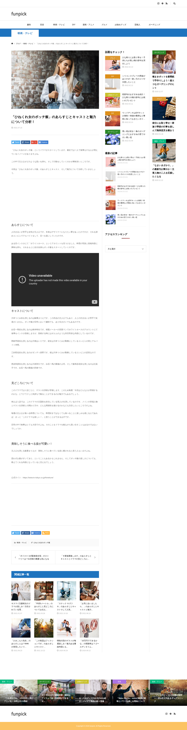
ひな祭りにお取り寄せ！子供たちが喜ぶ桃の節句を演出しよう (131, 158)
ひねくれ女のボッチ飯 (42, 543)
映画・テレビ (59, 25)
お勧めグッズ (120, 25)
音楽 (44, 25)
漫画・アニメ (88, 25)
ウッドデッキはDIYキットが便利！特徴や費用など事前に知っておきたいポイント (131, 203)
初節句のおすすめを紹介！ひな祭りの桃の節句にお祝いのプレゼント (131, 187)
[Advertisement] (55, 200)
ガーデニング (154, 25)
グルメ (104, 25)
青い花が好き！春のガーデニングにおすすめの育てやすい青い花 (131, 216)
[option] (19, 693)
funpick (19, 14)
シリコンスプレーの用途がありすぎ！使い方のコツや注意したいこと (131, 173)
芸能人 (138, 25)
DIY (73, 25)
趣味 (29, 25)
